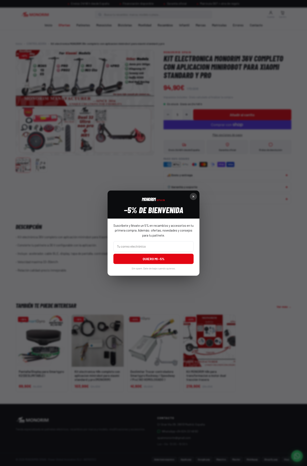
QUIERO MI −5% (154, 259)
